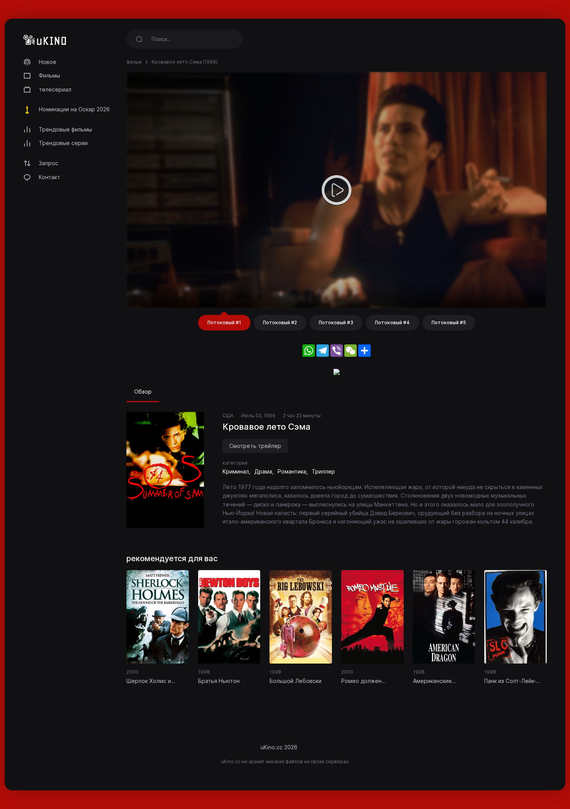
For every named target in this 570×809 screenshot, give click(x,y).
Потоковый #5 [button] (449, 322)
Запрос (48, 163)
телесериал (55, 89)
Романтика (292, 471)
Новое (47, 62)
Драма (263, 471)
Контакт (49, 177)
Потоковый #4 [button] (392, 322)
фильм (134, 62)
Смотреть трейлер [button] (255, 446)
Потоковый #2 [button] (280, 322)
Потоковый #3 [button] (336, 322)
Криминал (236, 471)
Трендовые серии (63, 143)
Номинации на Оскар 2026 (74, 109)
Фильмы (49, 75)
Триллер (323, 471)
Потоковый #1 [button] (224, 322)
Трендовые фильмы (65, 129)
